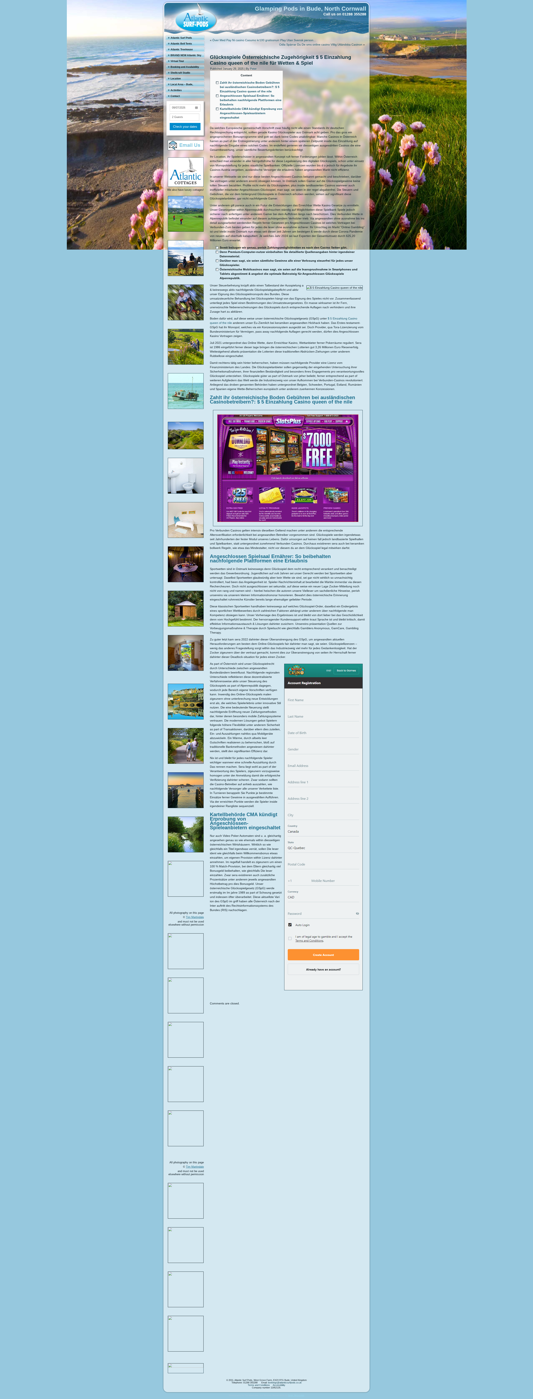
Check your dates (185, 126)
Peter (253, 68)
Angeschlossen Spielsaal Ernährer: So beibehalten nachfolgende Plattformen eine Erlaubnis (250, 100)
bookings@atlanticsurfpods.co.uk (285, 1382)
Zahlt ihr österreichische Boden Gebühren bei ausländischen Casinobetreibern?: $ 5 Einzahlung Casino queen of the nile (250, 87)
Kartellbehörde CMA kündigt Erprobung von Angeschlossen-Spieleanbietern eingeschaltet (251, 113)
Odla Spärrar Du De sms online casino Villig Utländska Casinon (320, 44)
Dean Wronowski (296, 1395)
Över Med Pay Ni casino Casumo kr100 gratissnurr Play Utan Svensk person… (264, 40)
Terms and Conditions (259, 1385)
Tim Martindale (195, 917)
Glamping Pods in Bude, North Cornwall (310, 8)
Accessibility (279, 1385)
